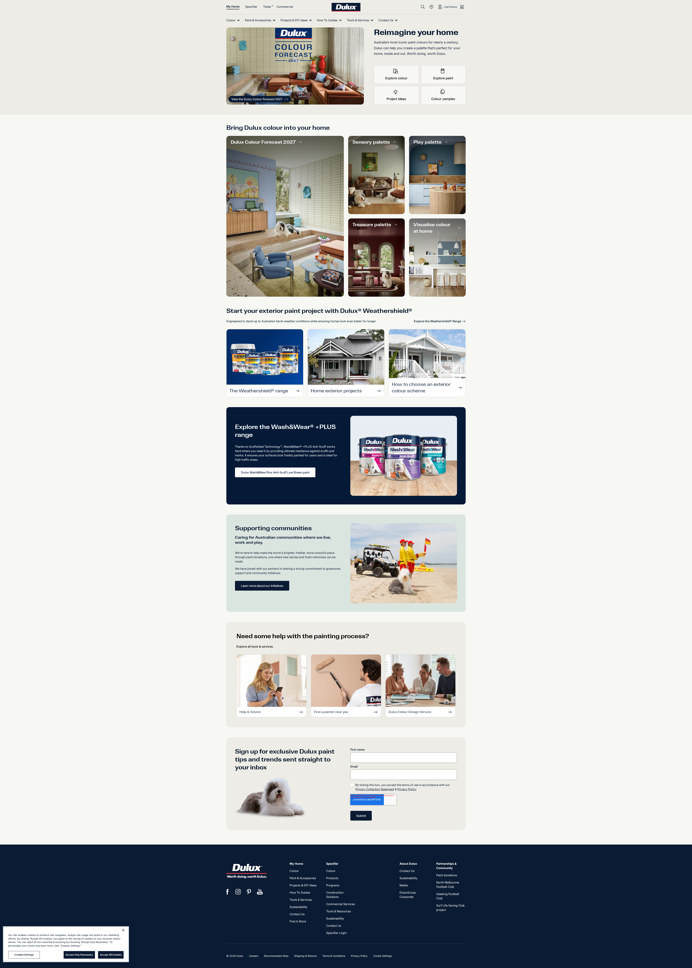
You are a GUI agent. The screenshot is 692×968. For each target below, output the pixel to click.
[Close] (123, 930)
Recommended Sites (276, 955)
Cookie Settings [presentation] (382, 955)
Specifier (251, 6)
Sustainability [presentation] (298, 907)
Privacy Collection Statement (374, 789)
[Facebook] (227, 891)
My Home (232, 6)
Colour (294, 871)
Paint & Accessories (303, 878)
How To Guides (300, 892)
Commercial (285, 6)
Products (332, 878)
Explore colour (396, 78)
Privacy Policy (406, 789)
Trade (267, 6)
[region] (66, 944)
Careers (253, 955)
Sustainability (335, 918)
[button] (260, 99)
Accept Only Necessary (79, 954)
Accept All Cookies (111, 954)
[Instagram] (238, 891)
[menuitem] (233, 20)
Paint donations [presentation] (446, 875)
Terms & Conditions (333, 955)
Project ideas (396, 99)
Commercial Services (340, 904)
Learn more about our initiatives (262, 586)
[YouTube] (260, 891)
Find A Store (298, 921)
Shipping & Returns (305, 955)
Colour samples (443, 99)
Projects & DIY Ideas (303, 885)
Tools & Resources (338, 911)
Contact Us (297, 914)
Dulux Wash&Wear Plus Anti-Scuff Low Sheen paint (275, 472)
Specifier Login (336, 933)
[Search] (422, 6)
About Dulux (408, 863)
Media (404, 885)
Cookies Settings (24, 954)
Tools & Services (301, 899)
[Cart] (462, 6)
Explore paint (443, 78)
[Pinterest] (249, 891)
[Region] (431, 6)
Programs (332, 885)
